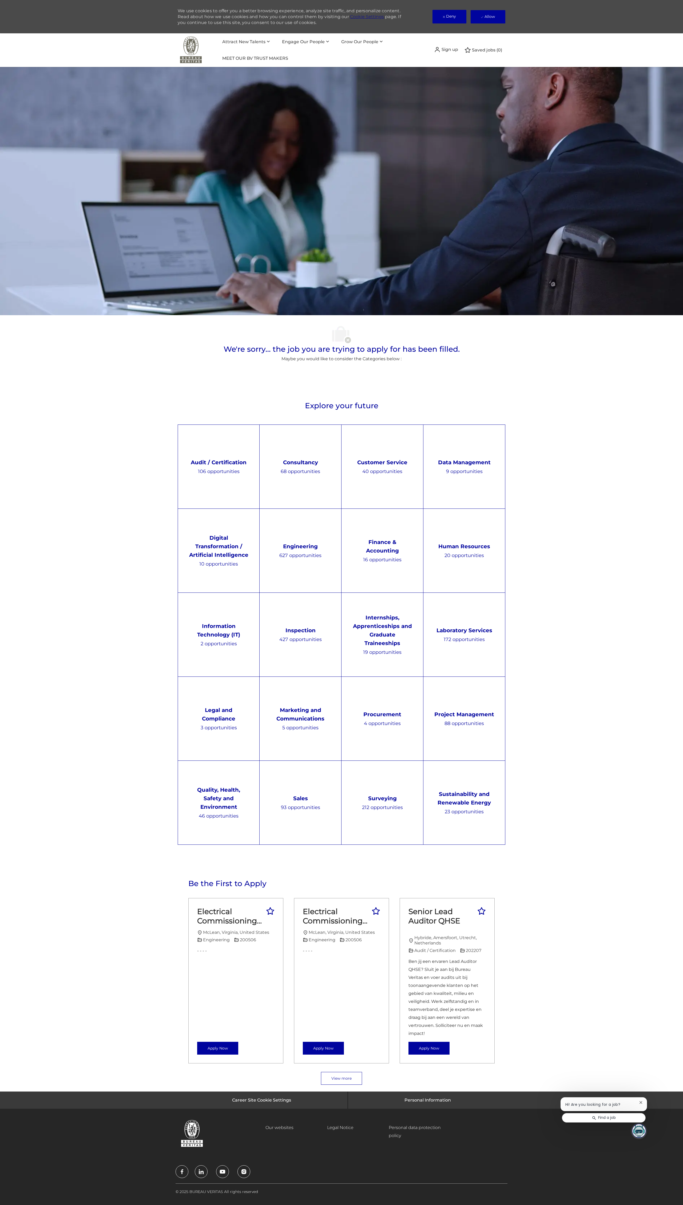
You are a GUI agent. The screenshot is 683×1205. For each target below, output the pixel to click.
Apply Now (218, 1048)
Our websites (279, 1127)
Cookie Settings (367, 16)
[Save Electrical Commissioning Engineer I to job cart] (270, 911)
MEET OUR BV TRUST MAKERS (255, 58)
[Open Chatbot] (639, 1131)
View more (341, 1078)
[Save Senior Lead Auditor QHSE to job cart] (481, 911)
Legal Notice (340, 1127)
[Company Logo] (191, 50)
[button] (446, 49)
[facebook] (182, 1171)
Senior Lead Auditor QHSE (434, 916)
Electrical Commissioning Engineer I (227, 916)
